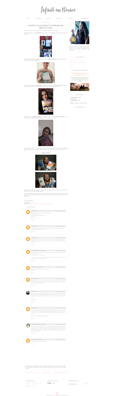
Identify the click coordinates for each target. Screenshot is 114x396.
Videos (48, 18)
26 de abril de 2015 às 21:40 (61, 278)
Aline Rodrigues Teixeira (38, 324)
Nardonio (34, 291)
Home (28, 18)
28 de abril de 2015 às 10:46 (61, 291)
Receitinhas (82, 62)
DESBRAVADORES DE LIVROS (38, 250)
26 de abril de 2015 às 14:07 (61, 267)
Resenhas (38, 18)
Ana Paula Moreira (36, 339)
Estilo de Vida (73, 62)
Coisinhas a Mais (74, 60)
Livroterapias (36, 217)
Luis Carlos (34, 237)
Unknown (34, 210)
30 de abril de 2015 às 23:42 (61, 339)
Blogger (53, 395)
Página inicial (46, 372)
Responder (33, 220)
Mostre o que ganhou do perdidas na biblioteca (41, 203)
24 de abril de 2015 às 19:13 (61, 250)
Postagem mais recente (32, 372)
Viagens (72, 65)
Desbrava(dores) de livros (36, 257)
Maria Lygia (34, 307)
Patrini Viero (35, 278)
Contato (69, 18)
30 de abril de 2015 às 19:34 (61, 324)
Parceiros (59, 18)
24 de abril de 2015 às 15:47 (61, 226)
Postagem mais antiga (60, 372)
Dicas (80, 60)
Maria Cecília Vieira (36, 267)
